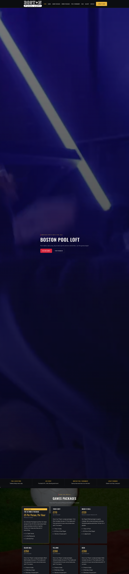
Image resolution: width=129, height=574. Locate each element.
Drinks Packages (66, 4)
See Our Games (46, 251)
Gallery (87, 4)
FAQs (82, 4)
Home (45, 4)
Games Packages (56, 4)
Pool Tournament (75, 4)
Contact (92, 4)
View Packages (59, 251)
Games (49, 4)
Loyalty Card (101, 4)
